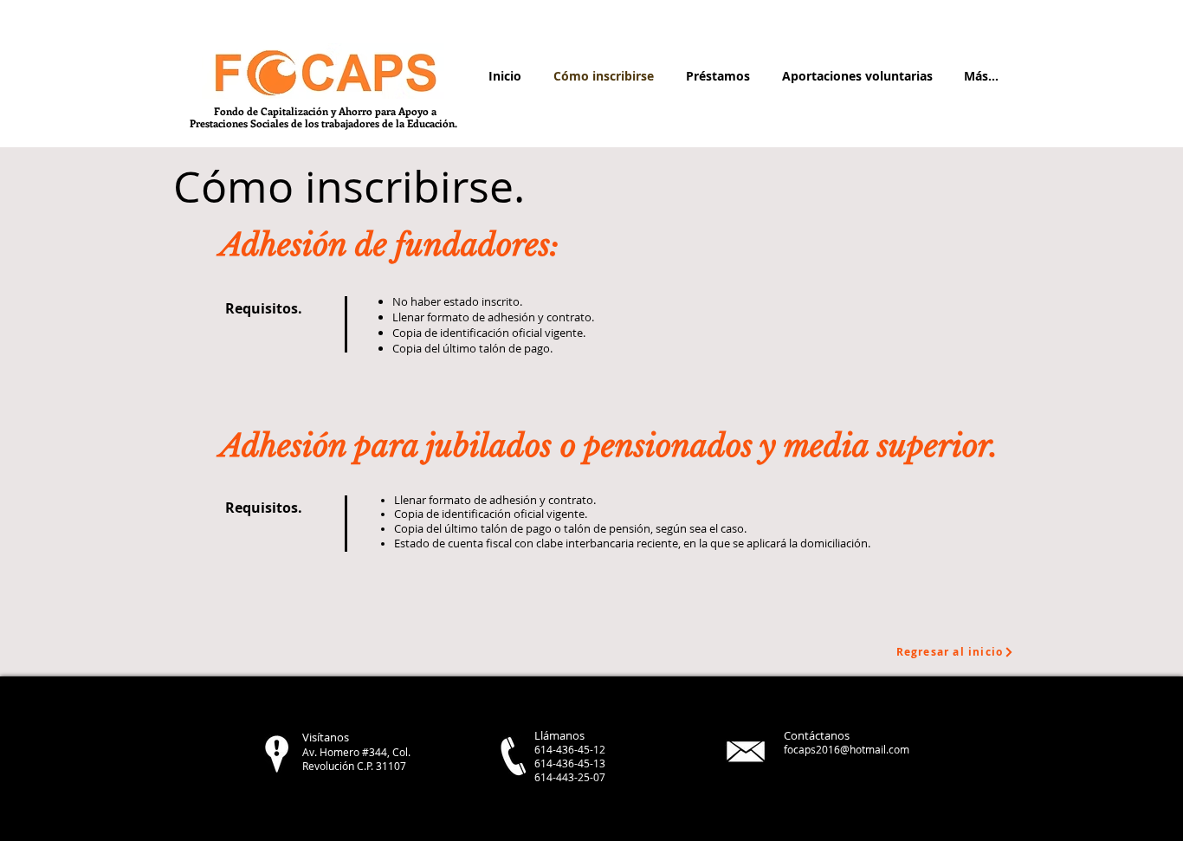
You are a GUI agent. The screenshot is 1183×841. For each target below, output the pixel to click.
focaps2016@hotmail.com (846, 749)
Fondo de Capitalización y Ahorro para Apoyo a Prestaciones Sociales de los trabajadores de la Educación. (325, 117)
